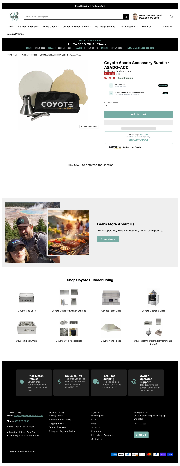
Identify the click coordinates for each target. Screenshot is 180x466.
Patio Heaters (128, 26)
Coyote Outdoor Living (119, 71)
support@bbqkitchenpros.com (28, 415)
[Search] (126, 17)
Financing (96, 431)
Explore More (108, 239)
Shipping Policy (56, 423)
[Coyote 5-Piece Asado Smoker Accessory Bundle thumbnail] (11, 137)
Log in (168, 26)
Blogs (94, 423)
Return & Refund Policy (60, 419)
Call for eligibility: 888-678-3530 (140, 48)
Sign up (141, 434)
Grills (10, 26)
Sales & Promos (15, 34)
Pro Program (97, 415)
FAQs (93, 419)
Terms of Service (57, 427)
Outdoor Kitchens (28, 26)
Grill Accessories (29, 55)
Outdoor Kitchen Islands (76, 26)
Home (9, 55)
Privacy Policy (56, 415)
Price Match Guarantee (102, 435)
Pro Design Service (105, 26)
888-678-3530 (138, 140)
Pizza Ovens (50, 26)
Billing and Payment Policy (62, 431)
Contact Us (96, 439)
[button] (138, 122)
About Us (146, 26)
